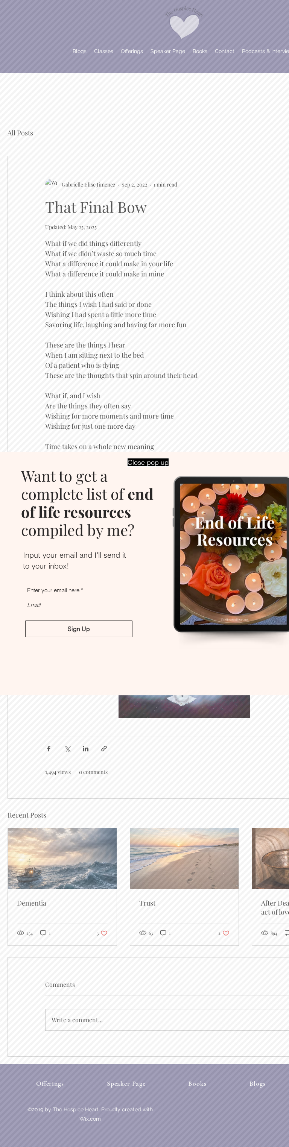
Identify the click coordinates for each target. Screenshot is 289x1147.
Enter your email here (53, 590)
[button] (148, 462)
